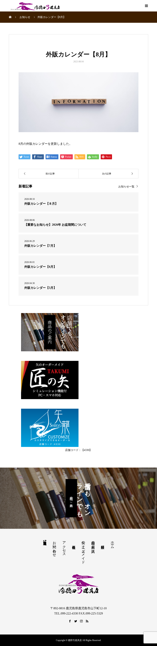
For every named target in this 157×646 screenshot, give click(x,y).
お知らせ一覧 (126, 186)
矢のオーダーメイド (83, 550)
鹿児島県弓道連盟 (44, 541)
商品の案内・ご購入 (93, 543)
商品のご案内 (71, 498)
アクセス (64, 547)
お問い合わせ (54, 547)
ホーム (112, 543)
